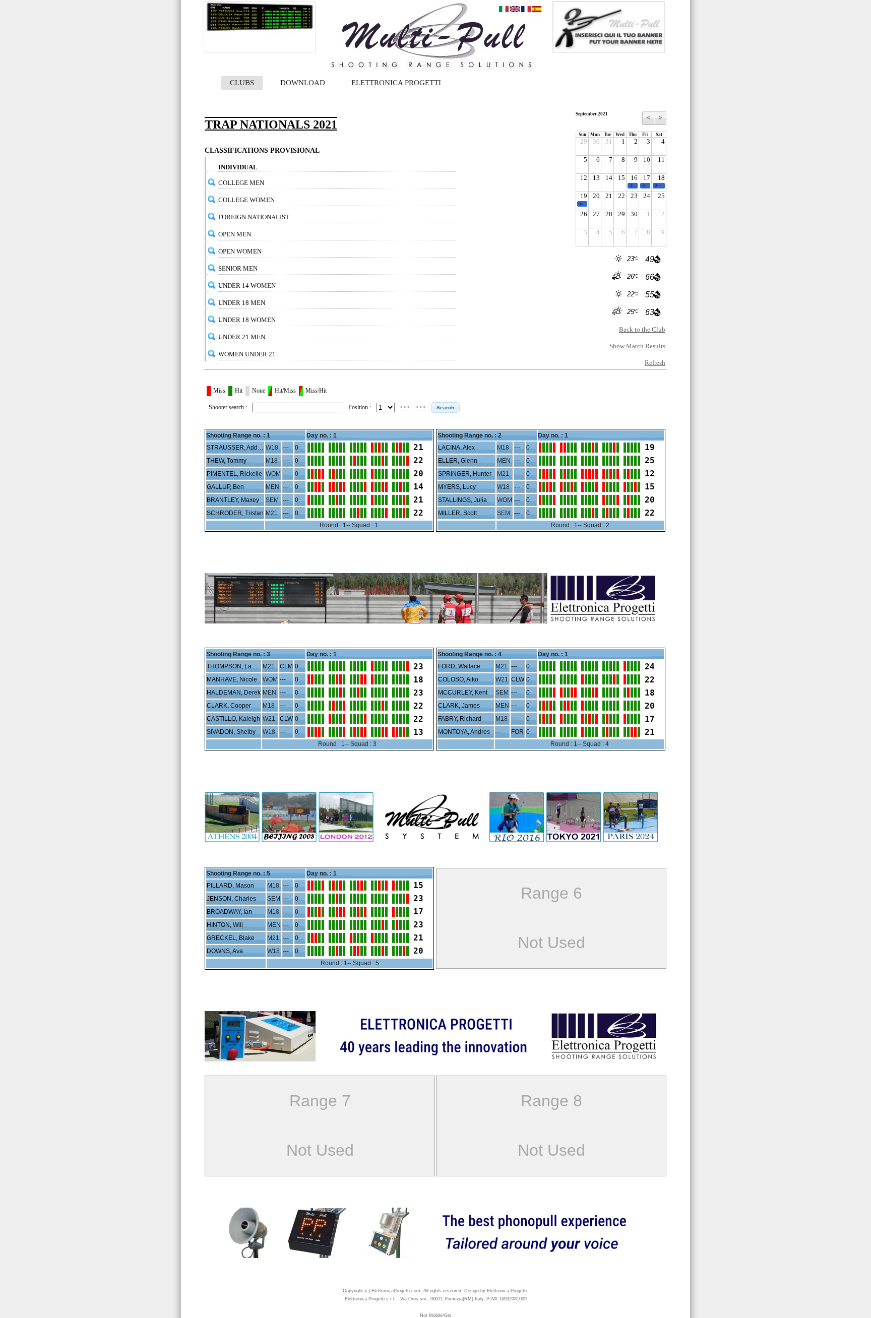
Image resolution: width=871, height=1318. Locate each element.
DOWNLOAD (302, 83)
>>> (420, 407)
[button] (445, 407)
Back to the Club (642, 329)
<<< (405, 407)
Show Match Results (637, 346)
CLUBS (242, 83)
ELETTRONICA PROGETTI (396, 83)
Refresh (655, 362)
